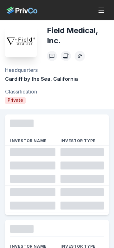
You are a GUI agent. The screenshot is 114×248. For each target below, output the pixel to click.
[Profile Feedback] (52, 56)
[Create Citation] (66, 56)
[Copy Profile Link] (80, 56)
